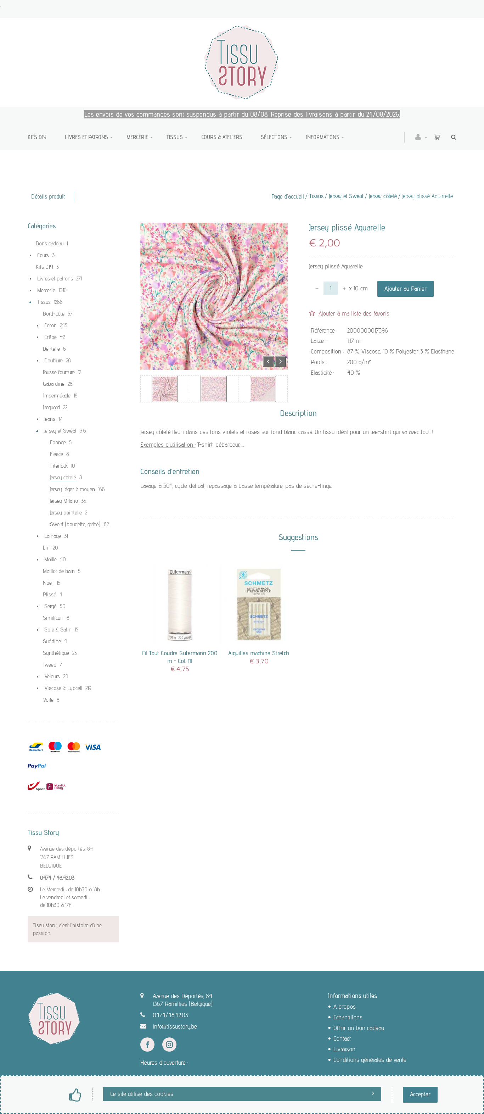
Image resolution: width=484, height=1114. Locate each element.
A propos (344, 1006)
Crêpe (50, 337)
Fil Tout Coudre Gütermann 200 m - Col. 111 (180, 656)
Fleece (56, 454)
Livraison (344, 1049)
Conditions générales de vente (369, 1059)
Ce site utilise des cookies (141, 1093)
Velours (52, 676)
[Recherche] (452, 137)
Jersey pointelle (66, 512)
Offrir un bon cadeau (358, 1027)
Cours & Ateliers (221, 137)
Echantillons (347, 1017)
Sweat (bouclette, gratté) (75, 524)
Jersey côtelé (383, 196)
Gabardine (53, 383)
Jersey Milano (64, 500)
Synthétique (56, 653)
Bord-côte (53, 313)
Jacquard (51, 407)
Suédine (52, 641)
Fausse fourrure (59, 372)
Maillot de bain (59, 571)
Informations (322, 137)
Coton (50, 325)
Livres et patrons (86, 137)
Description (298, 413)
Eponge (58, 442)
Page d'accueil (287, 196)
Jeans (49, 419)
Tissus (175, 137)
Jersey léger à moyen (72, 489)
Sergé (50, 606)
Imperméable (57, 395)
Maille (50, 559)
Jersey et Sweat (346, 196)
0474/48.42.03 (170, 1015)
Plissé (49, 594)
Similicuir (53, 617)
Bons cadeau (49, 243)
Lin (46, 547)
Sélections (274, 137)
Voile (48, 699)
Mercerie (137, 137)
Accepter (420, 1094)
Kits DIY (37, 137)
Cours (43, 255)
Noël (48, 582)
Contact (342, 1038)
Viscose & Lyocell (63, 688)
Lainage (52, 536)
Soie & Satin (58, 629)
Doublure (53, 360)
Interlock (59, 465)
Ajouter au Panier (405, 288)
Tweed (49, 664)
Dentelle (51, 348)
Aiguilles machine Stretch (258, 653)
